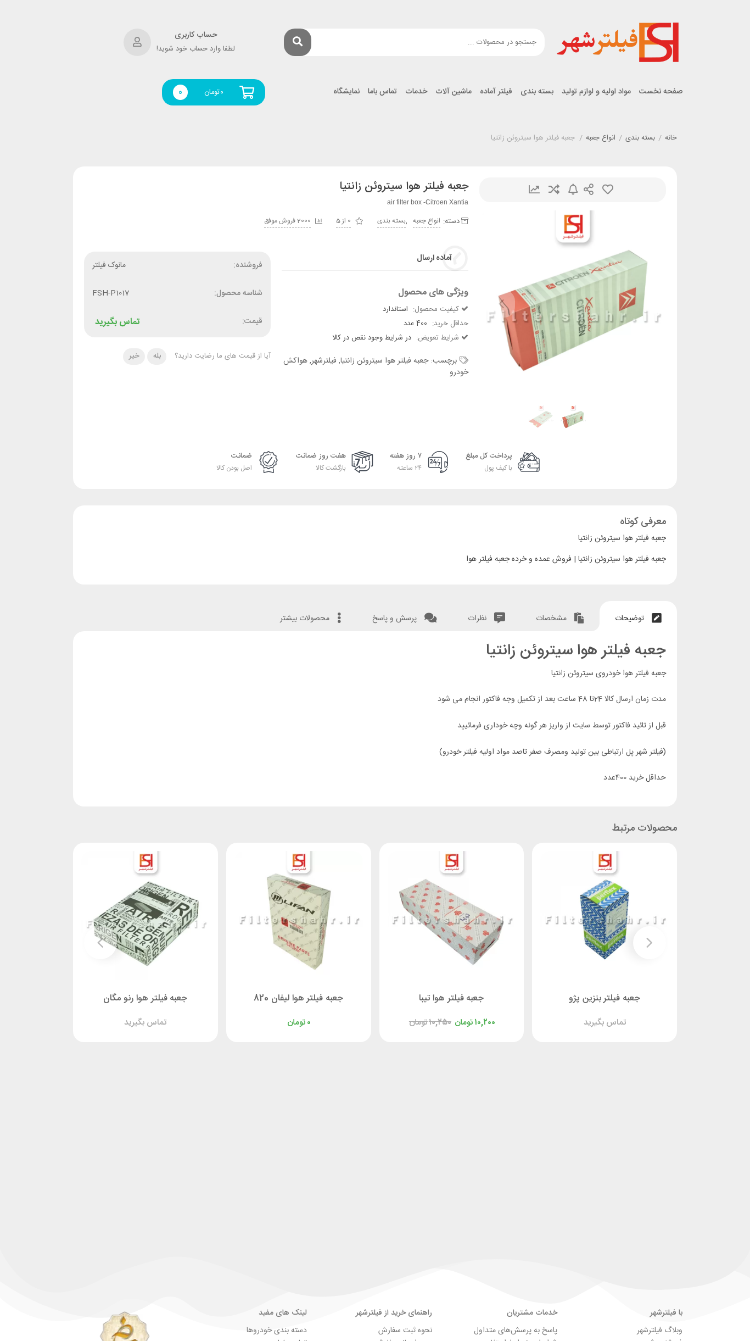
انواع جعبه (600, 138)
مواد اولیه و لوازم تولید (596, 92)
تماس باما (382, 92)
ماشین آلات (453, 92)
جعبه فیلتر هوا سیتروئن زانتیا (384, 361)
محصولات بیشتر (306, 618)
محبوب (608, 189)
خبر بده (573, 189)
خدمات (416, 92)
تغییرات (534, 189)
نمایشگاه (346, 92)
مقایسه (554, 189)
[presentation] (501, 304)
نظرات (478, 618)
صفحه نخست (660, 92)
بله (157, 356)
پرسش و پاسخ (395, 618)
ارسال (589, 189)
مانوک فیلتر (109, 265)
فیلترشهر (324, 361)
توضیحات (630, 618)
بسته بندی (536, 92)
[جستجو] (297, 42)
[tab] (638, 616)
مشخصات (552, 618)
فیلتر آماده (496, 92)
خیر (134, 356)
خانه (671, 138)
